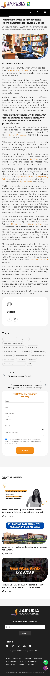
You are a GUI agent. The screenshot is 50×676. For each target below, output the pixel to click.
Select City (8, 426)
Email (7, 407)
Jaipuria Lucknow (39, 260)
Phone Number (10, 413)
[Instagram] (13, 646)
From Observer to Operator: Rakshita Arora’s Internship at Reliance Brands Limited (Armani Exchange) (22, 512)
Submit (25, 450)
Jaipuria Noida (25, 182)
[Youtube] (24, 646)
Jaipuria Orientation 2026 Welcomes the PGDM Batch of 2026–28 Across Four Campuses (23, 586)
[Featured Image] (25, 495)
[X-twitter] (18, 646)
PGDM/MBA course (16, 135)
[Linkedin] (30, 646)
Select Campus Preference (12, 432)
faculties (34, 159)
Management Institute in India (27, 224)
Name (7, 401)
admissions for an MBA (17, 70)
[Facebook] (7, 646)
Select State (8, 419)
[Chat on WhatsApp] (45, 662)
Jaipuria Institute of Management (17, 672)
